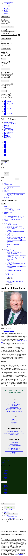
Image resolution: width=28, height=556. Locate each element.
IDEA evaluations (14, 407)
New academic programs (14, 404)
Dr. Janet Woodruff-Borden (13, 186)
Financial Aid (14, 420)
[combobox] (8, 179)
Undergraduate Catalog (7, 32)
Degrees (6, 470)
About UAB (3, 482)
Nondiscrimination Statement (7, 503)
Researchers (4, 80)
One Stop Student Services (14, 453)
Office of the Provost (6, 162)
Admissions (14, 419)
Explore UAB (4, 161)
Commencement (14, 442)
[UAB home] (14, 159)
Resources (3, 53)
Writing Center (14, 444)
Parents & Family (5, 48)
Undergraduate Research (14, 448)
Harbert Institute (5, 86)
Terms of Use (8, 512)
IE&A (14, 399)
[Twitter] (5, 144)
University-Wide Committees (14, 244)
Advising (3, 30)
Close (2, 204)
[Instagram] (5, 147)
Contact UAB (8, 509)
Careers (5, 477)
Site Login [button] (6, 515)
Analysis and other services (14, 408)
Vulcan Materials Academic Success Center (14, 451)
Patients (3, 91)
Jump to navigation (8, 2)
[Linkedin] (5, 154)
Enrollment (14, 416)
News (5, 473)
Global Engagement (12, 227)
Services (3, 52)
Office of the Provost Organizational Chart (16, 238)
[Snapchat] (5, 152)
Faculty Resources (6, 75)
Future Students (5, 16)
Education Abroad (14, 434)
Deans (8, 234)
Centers (9, 242)
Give (5, 471)
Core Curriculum (14, 449)
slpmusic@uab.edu (9, 331)
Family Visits (4, 55)
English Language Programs (14, 445)
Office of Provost (5, 72)
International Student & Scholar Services (14, 433)
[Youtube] (5, 149)
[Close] (9, 6)
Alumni (3, 58)
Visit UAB (4, 20)
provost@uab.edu (5, 460)
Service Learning (14, 446)
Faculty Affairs (10, 235)
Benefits (3, 64)
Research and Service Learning (9, 35)
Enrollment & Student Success (14, 226)
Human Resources (6, 74)
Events (3, 65)
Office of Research (6, 84)
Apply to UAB (5, 21)
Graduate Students (5, 38)
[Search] (2, 164)
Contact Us (6, 197)
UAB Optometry (5, 97)
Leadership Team (8, 184)
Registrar (14, 423)
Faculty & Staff (4, 69)
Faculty (5, 191)
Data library (14, 405)
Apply (5, 468)
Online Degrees (5, 45)
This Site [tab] (6, 173)
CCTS (3, 87)
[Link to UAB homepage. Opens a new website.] (14, 497)
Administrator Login (12, 516)
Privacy (6, 511)
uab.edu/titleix (19, 554)
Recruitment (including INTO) (14, 431)
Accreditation (14, 402)
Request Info (4, 23)
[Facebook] (5, 142)
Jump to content (8, 3)
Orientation (14, 422)
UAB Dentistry (5, 96)
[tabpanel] (14, 178)
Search (2, 177)
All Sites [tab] (6, 174)
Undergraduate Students (6, 26)
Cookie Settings (9, 507)
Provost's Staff (7, 223)
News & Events (8, 188)
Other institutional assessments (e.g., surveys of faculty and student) (14, 410)
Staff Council (4, 77)
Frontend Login (11, 518)
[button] (14, 247)
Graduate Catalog (5, 43)
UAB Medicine (5, 94)
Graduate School (5, 42)
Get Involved (4, 62)
